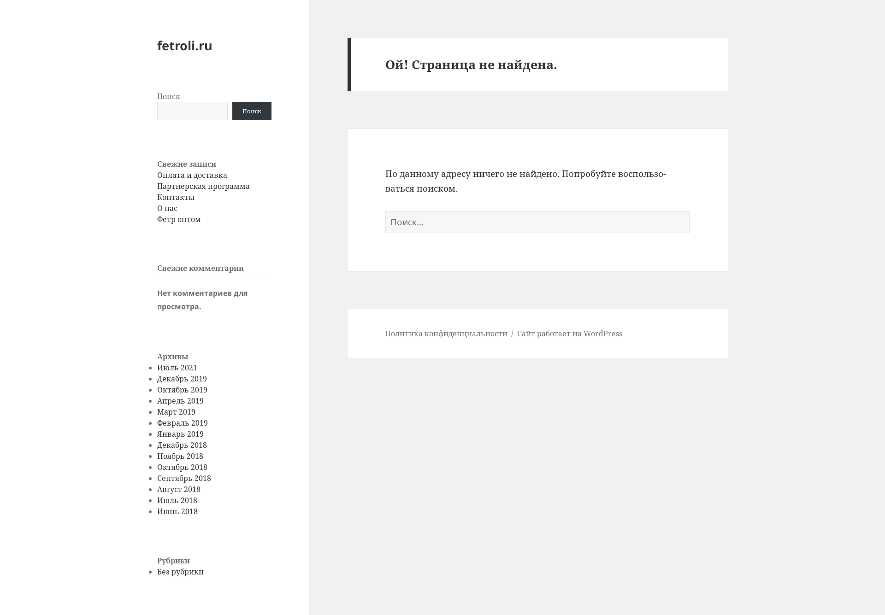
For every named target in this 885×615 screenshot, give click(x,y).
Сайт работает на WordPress (569, 333)
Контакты (176, 197)
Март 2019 (176, 412)
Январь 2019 (180, 434)
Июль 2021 (177, 368)
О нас (167, 208)
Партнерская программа (203, 186)
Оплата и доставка (192, 175)
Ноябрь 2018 (180, 456)
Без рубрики (180, 572)
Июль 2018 (177, 500)
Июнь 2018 (177, 511)
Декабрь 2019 (182, 379)
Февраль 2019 (182, 423)
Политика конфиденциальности (446, 333)
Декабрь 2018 (182, 445)
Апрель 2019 (180, 401)
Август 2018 (179, 489)
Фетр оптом (179, 219)
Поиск (168, 96)
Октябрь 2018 (182, 467)
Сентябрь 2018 (184, 478)
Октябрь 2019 (182, 390)
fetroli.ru (184, 45)
